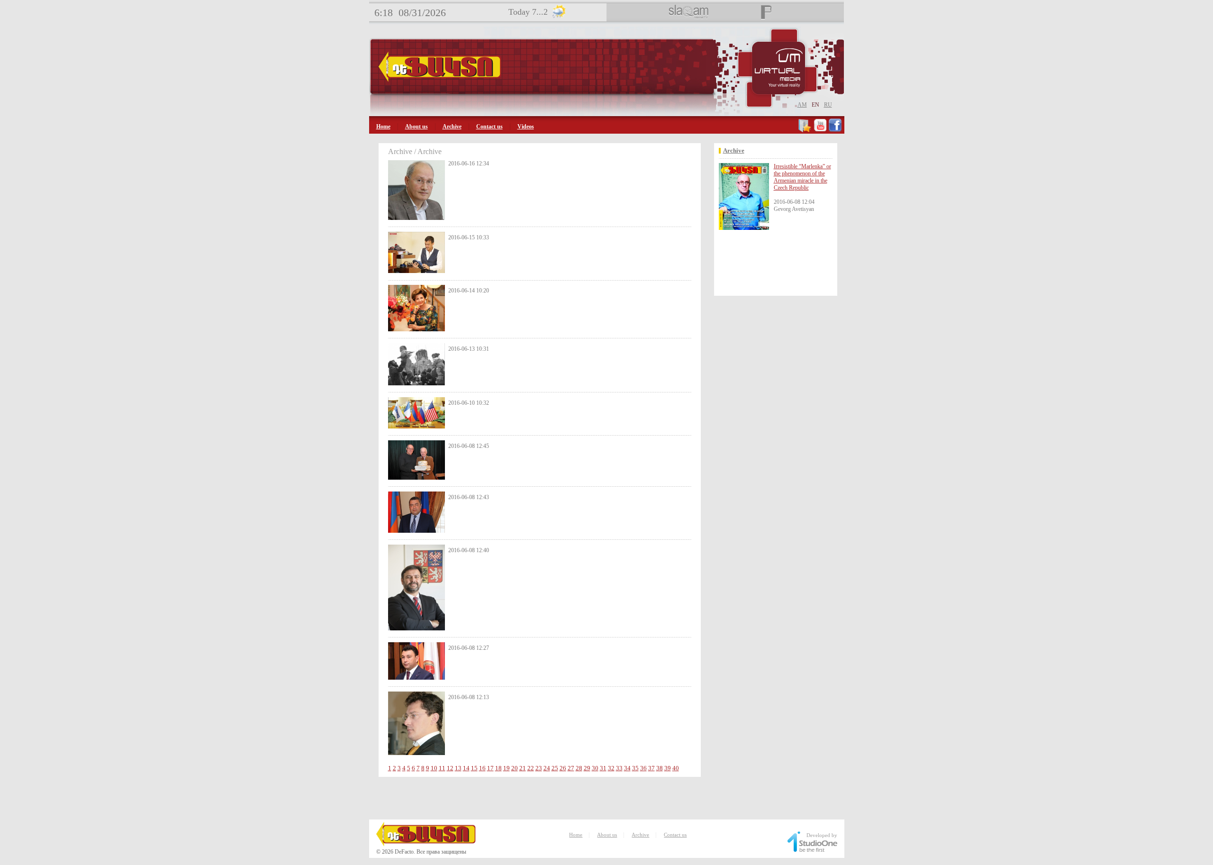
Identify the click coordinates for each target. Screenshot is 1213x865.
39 (667, 768)
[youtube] (820, 130)
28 (579, 768)
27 (571, 768)
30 (595, 768)
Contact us (489, 126)
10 (434, 768)
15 (474, 768)
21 (522, 768)
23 (538, 768)
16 (482, 768)
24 (546, 768)
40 (675, 768)
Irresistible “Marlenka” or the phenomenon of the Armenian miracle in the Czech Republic (802, 177)
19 (506, 768)
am (802, 104)
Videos (525, 126)
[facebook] (835, 130)
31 (603, 768)
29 (587, 768)
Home (383, 126)
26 (563, 768)
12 (450, 768)
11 (442, 768)
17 (490, 768)
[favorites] (805, 130)
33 (619, 768)
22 (530, 768)
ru (828, 104)
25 (555, 768)
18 (498, 768)
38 (659, 768)
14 (466, 768)
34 (627, 768)
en (815, 104)
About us (416, 126)
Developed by (821, 835)
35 (635, 768)
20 (514, 768)
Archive (452, 126)
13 (458, 768)
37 (651, 768)
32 (611, 768)
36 (643, 768)
